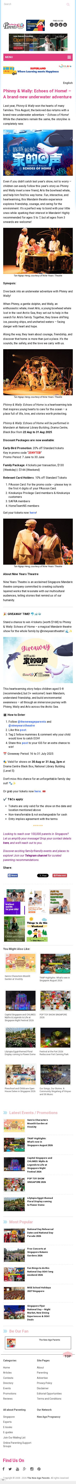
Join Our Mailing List (14, 1437)
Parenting (42, 1372)
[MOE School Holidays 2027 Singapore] (15, 1293)
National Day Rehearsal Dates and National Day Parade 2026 (40, 1232)
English (68, 83)
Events (7, 1388)
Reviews (8, 1398)
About (40, 1367)
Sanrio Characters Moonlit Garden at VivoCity (37, 1123)
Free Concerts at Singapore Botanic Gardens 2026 (37, 1252)
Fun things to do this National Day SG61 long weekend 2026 (40, 1271)
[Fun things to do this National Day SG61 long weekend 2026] (15, 1274)
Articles (7, 1372)
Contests (8, 1378)
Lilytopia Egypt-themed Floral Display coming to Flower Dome (40, 1201)
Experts (7, 1421)
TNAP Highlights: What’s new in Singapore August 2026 (40, 1142)
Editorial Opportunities (49, 1393)
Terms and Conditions (49, 1398)
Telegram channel (36, 855)
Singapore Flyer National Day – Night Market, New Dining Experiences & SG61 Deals (38, 1313)
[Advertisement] (39, 12)
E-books (7, 1427)
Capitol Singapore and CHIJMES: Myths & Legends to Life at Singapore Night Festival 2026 (39, 1165)
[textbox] (35, 4)
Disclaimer (43, 1388)
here (6, 843)
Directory (8, 1383)
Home (6, 1367)
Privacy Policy (44, 1383)
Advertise (42, 1378)
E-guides (8, 1432)
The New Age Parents (38, 1478)
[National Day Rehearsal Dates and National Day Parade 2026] (15, 1235)
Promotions (9, 1393)
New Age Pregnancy (48, 1416)
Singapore (9, 1416)
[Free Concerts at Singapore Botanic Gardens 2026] (15, 1255)
